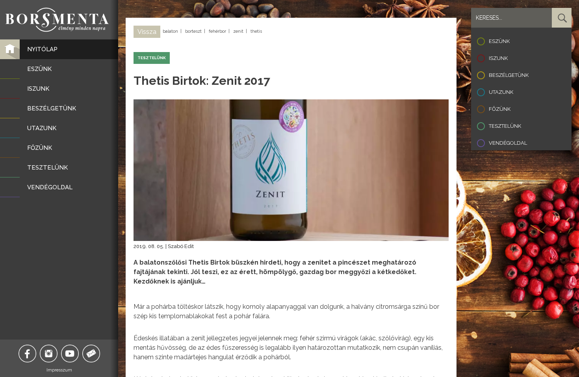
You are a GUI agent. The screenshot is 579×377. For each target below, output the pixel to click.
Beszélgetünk (509, 75)
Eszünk (499, 41)
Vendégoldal (508, 143)
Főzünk (499, 109)
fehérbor (217, 31)
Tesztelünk (505, 126)
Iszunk (498, 58)
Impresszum (59, 370)
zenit (238, 31)
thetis (256, 31)
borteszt (193, 31)
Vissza (146, 31)
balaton (170, 31)
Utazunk (501, 92)
